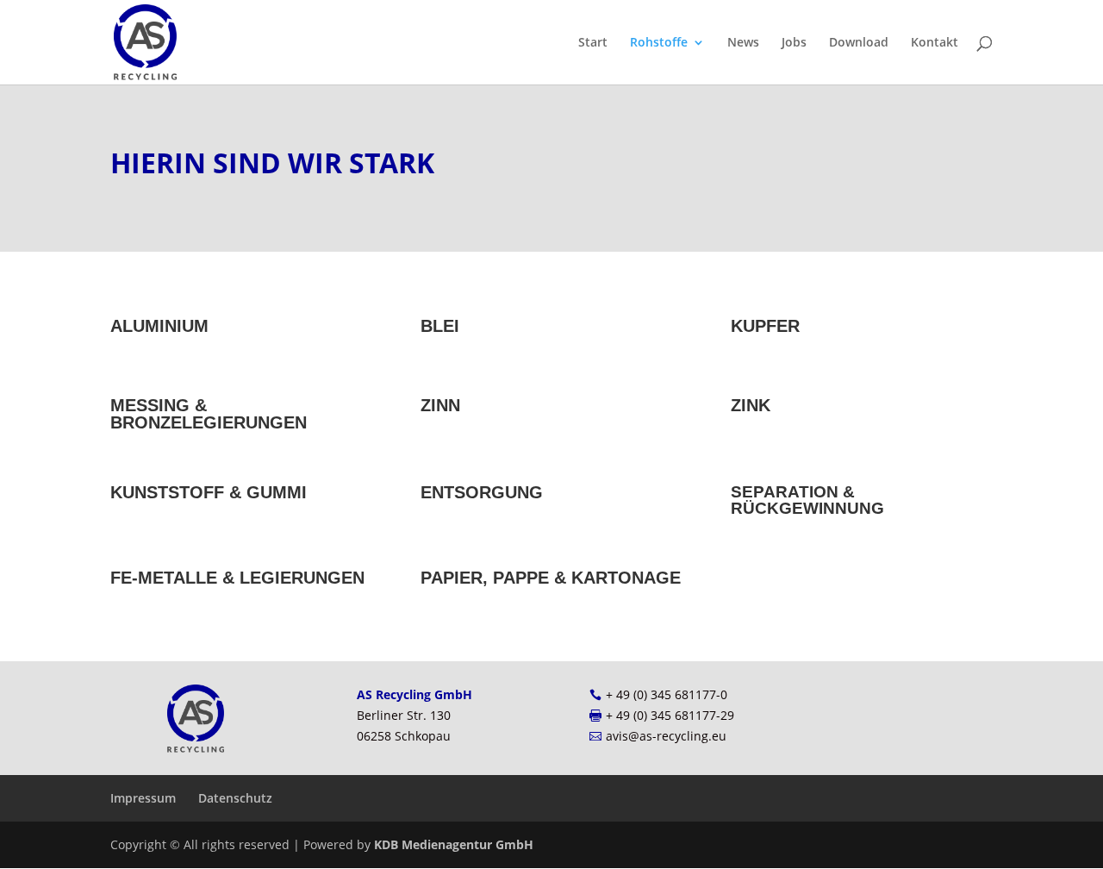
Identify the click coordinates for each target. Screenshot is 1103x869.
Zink (750, 405)
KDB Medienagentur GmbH (453, 844)
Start (593, 43)
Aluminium (159, 325)
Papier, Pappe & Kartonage (551, 577)
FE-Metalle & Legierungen (237, 577)
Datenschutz (235, 798)
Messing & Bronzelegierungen (208, 414)
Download (858, 43)
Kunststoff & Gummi (208, 492)
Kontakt (934, 43)
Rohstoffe (659, 43)
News (743, 43)
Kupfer (765, 325)
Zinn (440, 405)
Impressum (143, 798)
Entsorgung (482, 492)
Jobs (794, 43)
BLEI (440, 325)
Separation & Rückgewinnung (807, 500)
